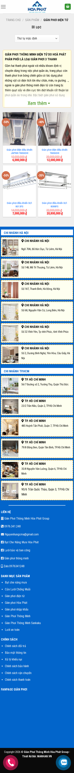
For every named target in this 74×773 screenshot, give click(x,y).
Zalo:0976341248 (13, 566)
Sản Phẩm (32, 20)
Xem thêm (37, 103)
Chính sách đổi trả (15, 646)
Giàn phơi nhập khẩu (16, 609)
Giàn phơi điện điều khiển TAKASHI (55, 151)
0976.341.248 (12, 526)
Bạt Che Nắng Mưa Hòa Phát (21, 542)
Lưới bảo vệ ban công (17, 550)
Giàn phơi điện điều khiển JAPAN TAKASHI (19, 151)
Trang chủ (13, 20)
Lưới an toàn (12, 630)
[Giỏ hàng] (68, 7)
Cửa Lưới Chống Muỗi (17, 589)
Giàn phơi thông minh (16, 558)
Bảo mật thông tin (15, 653)
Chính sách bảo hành (17, 666)
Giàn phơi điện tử (15, 596)
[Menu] (3, 6)
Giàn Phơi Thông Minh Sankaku (23, 623)
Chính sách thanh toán (17, 679)
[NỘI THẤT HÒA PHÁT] (37, 6)
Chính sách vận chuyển (18, 673)
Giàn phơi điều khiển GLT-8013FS (19, 204)
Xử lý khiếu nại (13, 659)
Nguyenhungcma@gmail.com (21, 534)
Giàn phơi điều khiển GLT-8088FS (54, 204)
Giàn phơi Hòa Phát (16, 603)
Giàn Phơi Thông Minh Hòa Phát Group (26, 518)
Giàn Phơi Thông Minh (17, 616)
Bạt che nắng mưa (16, 582)
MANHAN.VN (44, 756)
